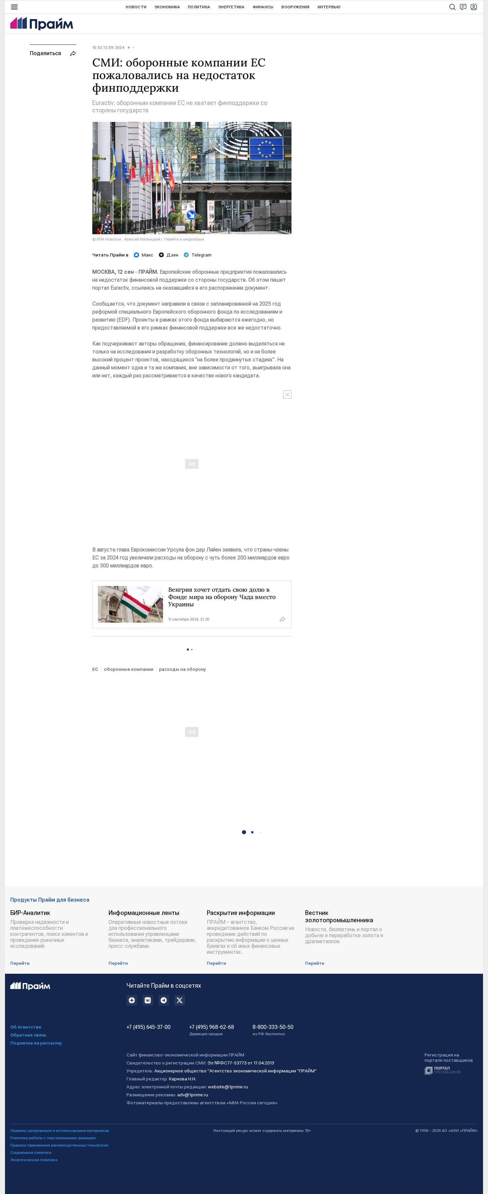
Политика (199, 7)
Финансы (263, 7)
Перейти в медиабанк (184, 239)
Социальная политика (30, 1152)
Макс (147, 254)
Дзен (172, 254)
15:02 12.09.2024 (108, 47)
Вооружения (295, 7)
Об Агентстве (25, 1027)
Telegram (201, 254)
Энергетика (231, 7)
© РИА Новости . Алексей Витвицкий (126, 239)
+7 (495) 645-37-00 (148, 1027)
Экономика (167, 7)
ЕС (95, 669)
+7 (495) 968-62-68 (211, 1030)
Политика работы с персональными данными (53, 1138)
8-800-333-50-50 (273, 1030)
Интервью (329, 7)
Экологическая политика (33, 1159)
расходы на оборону (182, 669)
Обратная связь (28, 1035)
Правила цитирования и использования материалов (59, 1130)
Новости (136, 7)
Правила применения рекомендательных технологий (59, 1145)
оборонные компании (128, 669)
